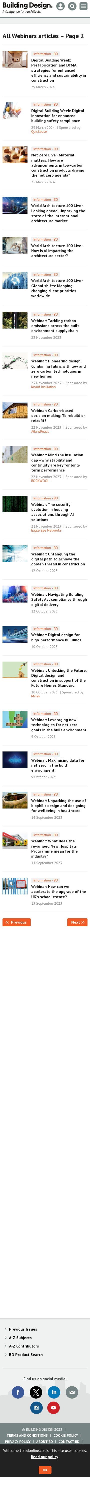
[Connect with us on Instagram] (36, 1407)
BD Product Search (26, 1354)
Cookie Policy (66, 1435)
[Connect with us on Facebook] (18, 1392)
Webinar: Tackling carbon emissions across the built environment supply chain (55, 325)
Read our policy (44, 1456)
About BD (44, 1441)
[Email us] (72, 1392)
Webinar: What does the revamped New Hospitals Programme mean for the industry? (54, 848)
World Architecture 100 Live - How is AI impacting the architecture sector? (57, 250)
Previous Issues (23, 1329)
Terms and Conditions (27, 1435)
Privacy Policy (17, 1441)
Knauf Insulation (43, 387)
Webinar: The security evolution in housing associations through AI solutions (52, 512)
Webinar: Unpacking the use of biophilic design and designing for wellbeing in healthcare (58, 805)
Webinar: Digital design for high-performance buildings (56, 637)
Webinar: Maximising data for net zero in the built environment (57, 765)
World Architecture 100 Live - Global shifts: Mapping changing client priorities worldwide (57, 288)
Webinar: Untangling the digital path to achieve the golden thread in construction (58, 559)
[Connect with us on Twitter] (36, 1392)
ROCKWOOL (40, 480)
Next (79, 922)
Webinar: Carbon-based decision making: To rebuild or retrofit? (58, 415)
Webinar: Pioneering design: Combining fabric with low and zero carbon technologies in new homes (58, 368)
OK (45, 1470)
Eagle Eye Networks (46, 530)
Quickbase (39, 131)
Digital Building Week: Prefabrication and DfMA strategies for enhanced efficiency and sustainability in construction (58, 70)
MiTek (35, 696)
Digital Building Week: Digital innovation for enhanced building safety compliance (57, 115)
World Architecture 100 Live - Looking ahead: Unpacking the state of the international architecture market (58, 213)
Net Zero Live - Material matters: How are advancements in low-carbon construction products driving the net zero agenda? (57, 165)
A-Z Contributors (24, 1346)
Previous (20, 922)
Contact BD (68, 1441)
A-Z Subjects (20, 1337)
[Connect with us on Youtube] (53, 1407)
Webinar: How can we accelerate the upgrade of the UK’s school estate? (58, 891)
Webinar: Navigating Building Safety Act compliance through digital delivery (59, 599)
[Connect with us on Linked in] (54, 1392)
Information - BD (45, 54)
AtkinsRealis (40, 431)
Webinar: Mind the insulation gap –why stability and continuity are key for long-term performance (57, 462)
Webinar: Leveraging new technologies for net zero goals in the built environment (58, 724)
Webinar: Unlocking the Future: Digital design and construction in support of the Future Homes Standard (59, 678)
